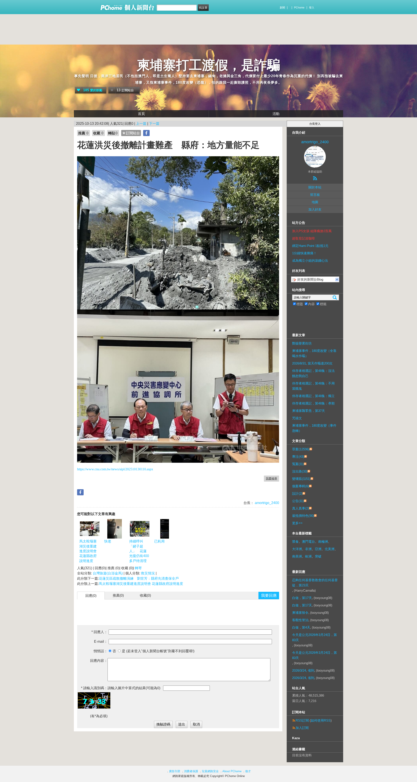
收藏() (145, 595)
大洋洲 (297, 549)
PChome (299, 7)
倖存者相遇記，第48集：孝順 (313, 403)
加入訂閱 (302, 728)
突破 (318, 556)
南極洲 (323, 541)
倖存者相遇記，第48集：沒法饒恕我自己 (313, 373)
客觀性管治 (300, 620)
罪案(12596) (300, 449)
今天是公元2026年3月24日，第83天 (314, 637)
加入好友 (314, 209)
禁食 (295, 541)
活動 (276, 114)
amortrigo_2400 (266, 503)
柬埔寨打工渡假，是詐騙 (208, 65)
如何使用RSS (321, 720)
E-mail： (101, 641)
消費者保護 (191, 771)
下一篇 (154, 123)
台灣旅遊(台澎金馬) (108, 573)
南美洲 (297, 556)
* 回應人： (99, 632)
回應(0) (90, 595)
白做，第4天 (301, 627)
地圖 (315, 202)
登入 (311, 7)
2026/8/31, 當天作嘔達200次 (312, 363)
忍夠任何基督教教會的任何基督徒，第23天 (315, 582)
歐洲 (308, 556)
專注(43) (298, 456)
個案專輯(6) (300, 486)
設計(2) (297, 493)
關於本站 (314, 187)
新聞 (282, 7)
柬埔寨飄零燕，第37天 (308, 411)
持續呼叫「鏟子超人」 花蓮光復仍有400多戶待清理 (139, 551)
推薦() (118, 595)
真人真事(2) (300, 508)
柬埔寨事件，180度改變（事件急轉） (314, 428)
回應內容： (99, 660)
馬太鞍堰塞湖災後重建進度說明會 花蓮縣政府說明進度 (88, 551)
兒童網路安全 (210, 771)
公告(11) (298, 501)
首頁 (141, 114)
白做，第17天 (302, 598)
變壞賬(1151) (301, 479)
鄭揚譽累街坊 (302, 343)
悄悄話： (101, 651)
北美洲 (329, 549)
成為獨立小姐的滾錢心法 (310, 260)
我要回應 (269, 595)
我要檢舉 (271, 478)
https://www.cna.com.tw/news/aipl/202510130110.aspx (115, 469)
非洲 (308, 549)
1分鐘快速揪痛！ (304, 253)
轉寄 (138, 568)
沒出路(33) (300, 471)
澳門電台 (308, 541)
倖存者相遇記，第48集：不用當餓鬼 (313, 385)
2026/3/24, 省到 (303, 670)
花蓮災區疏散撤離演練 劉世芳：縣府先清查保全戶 (139, 578)
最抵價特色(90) (303, 515)
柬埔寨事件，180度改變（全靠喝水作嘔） (314, 353)
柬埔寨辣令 (300, 612)
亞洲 (318, 549)
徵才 (248, 771)
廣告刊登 (174, 771)
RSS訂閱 (302, 720)
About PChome (232, 771)
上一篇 (141, 123)
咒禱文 (297, 418)
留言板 (315, 194)
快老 (107, 541)
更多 (297, 523)
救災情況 (148, 573)
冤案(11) (298, 464)
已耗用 (159, 541)
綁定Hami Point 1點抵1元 (310, 246)
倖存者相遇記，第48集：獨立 (313, 396)
